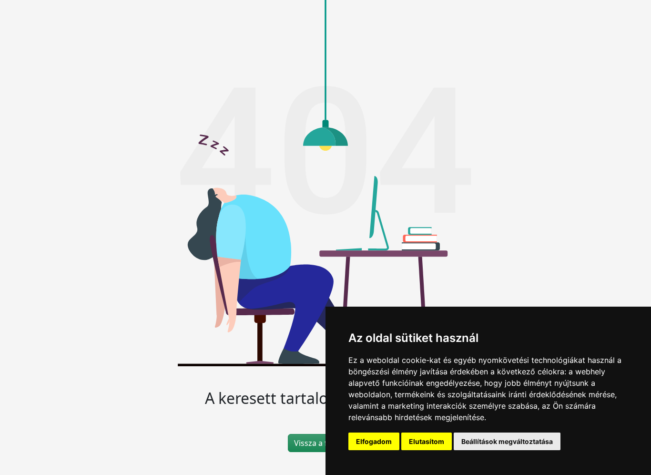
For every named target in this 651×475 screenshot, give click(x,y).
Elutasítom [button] (426, 441)
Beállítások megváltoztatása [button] (507, 441)
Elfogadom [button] (374, 441)
